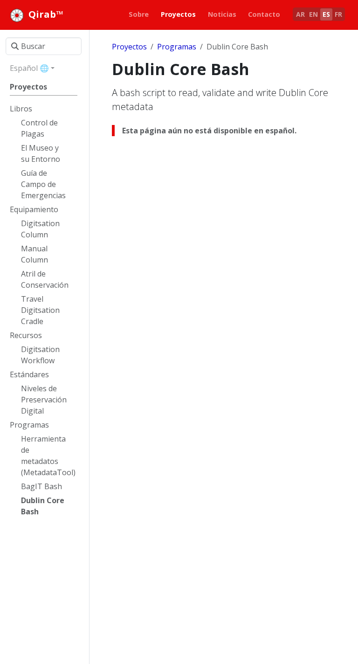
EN (313, 14)
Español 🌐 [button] (29, 68)
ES (326, 14)
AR (300, 14)
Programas (176, 47)
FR (338, 14)
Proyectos (129, 47)
